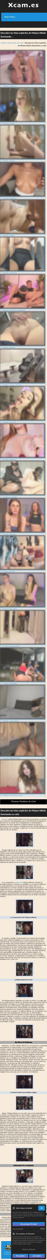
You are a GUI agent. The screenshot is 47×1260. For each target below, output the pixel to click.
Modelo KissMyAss (10, 683)
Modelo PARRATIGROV (11, 758)
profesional (18, 882)
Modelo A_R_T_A (9, 422)
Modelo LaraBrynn (9, 86)
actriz (6, 819)
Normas (24, 1249)
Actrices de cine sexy (15, 43)
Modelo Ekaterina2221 (11, 646)
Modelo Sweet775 (10, 273)
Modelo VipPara (9, 235)
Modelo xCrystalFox (10, 497)
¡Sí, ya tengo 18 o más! (28, 1224)
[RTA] (42, 1229)
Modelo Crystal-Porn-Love (12, 795)
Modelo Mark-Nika (10, 609)
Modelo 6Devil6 (9, 571)
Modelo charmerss (9, 534)
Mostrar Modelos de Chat (23, 801)
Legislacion (31, 1249)
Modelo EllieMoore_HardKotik (14, 310)
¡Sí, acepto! (37, 1256)
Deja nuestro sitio (17, 1229)
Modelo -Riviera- (9, 161)
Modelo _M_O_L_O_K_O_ (12, 385)
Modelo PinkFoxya (10, 198)
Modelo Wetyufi (9, 347)
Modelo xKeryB (8, 123)
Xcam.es (4, 43)
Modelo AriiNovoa (9, 460)
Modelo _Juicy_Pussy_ (11, 721)
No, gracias (20, 1256)
